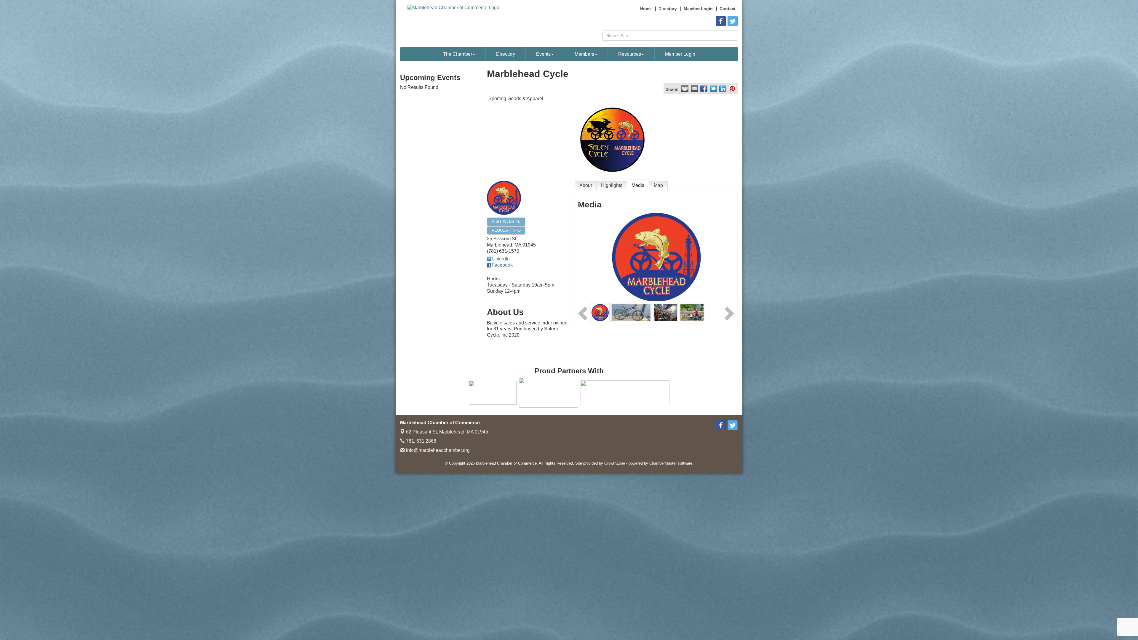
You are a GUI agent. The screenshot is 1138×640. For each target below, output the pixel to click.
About (585, 185)
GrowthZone (614, 463)
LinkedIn (501, 258)
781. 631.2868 (420, 441)
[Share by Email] (694, 88)
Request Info (506, 230)
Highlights (611, 185)
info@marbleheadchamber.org (437, 450)
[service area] (665, 312)
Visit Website (506, 221)
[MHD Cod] (631, 312)
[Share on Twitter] (713, 88)
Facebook (502, 265)
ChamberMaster (663, 463)
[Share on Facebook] (703, 88)
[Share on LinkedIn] (722, 88)
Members (584, 54)
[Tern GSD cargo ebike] (692, 312)
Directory (505, 54)
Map (658, 185)
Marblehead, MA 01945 (447, 431)
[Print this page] (684, 88)
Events (543, 54)
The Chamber (457, 54)
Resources (629, 54)
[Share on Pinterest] (732, 88)
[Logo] (600, 312)
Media (638, 185)
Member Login (680, 54)
